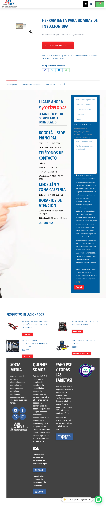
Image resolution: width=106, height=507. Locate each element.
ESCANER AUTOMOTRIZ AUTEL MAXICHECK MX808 (85, 323)
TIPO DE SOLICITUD (83, 124)
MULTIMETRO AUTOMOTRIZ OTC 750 (84, 342)
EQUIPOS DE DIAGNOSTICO (71, 56)
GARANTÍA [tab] (50, 84)
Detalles (27, 356)
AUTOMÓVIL (55, 56)
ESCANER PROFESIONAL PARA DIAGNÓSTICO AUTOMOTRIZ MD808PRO (35, 324)
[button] (98, 499)
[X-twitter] (15, 416)
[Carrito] (99, 4)
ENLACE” (78, 282)
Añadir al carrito (81, 353)
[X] (52, 70)
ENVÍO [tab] (63, 84)
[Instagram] (22, 416)
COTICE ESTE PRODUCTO (58, 45)
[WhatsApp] (66, 70)
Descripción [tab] (11, 84)
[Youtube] (15, 410)
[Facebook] (45, 70)
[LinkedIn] (59, 70)
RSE (36, 448)
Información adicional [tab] (31, 84)
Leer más (27, 334)
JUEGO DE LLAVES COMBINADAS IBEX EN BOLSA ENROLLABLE (35, 343)
